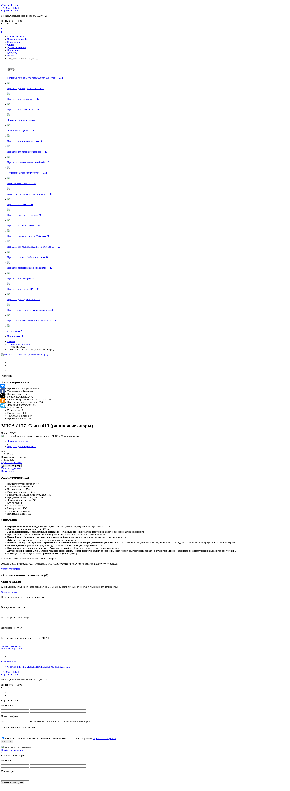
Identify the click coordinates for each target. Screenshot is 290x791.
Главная (11, 341)
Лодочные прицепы (20, 344)
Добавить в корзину (11, 465)
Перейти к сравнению (12, 750)
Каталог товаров (15, 36)
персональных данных (104, 738)
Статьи (10, 44)
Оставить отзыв (9, 592)
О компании (13, 42)
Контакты (12, 53)
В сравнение (7, 471)
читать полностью (10, 569)
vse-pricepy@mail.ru (11, 646)
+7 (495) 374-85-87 (10, 8)
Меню (10, 55)
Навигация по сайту (17, 39)
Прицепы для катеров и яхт (21, 446)
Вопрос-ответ (14, 50)
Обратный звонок (10, 5)
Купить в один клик (11, 462)
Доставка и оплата (16, 47)
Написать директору (11, 648)
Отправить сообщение (12, 783)
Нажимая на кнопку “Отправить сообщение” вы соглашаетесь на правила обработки (60, 738)
